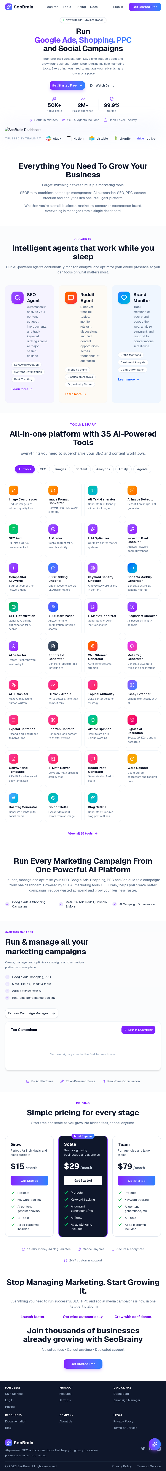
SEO (43, 469)
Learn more (19, 389)
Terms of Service (125, 1428)
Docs (94, 7)
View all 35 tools (80, 833)
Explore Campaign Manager (28, 1013)
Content (81, 469)
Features (51, 7)
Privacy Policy (123, 1421)
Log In (9, 1400)
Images (60, 469)
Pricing (80, 7)
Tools (67, 7)
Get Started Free (144, 7)
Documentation (15, 1421)
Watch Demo (105, 85)
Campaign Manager (126, 1400)
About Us (65, 1421)
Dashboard (121, 1394)
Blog (8, 1428)
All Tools (24, 469)
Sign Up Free (14, 1394)
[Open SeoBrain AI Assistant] (155, 1444)
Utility (123, 469)
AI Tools (65, 1400)
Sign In (118, 7)
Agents (142, 469)
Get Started (29, 1181)
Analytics (103, 469)
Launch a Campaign (140, 1030)
